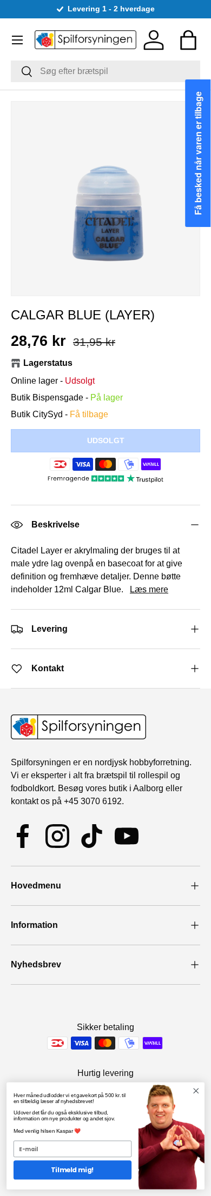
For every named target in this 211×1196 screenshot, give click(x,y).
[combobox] (105, 71)
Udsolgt (105, 440)
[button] (188, 40)
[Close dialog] (196, 1091)
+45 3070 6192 (93, 801)
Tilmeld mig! (72, 1169)
